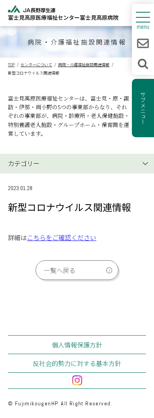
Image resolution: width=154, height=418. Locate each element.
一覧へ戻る (59, 270)
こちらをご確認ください (61, 237)
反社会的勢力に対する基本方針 (77, 363)
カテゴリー (23, 163)
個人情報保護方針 (77, 344)
